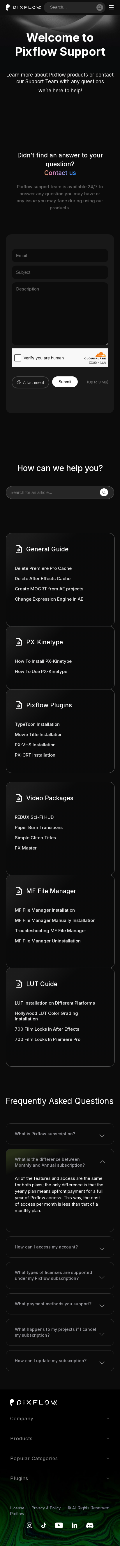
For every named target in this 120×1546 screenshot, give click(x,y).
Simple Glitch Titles (35, 837)
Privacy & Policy (46, 1508)
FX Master (26, 848)
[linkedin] (74, 1527)
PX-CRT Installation (35, 755)
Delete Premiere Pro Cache (43, 568)
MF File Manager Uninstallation (48, 941)
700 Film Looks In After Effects (47, 1029)
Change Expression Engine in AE (49, 599)
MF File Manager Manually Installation (55, 920)
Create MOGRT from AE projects (49, 589)
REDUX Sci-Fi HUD (34, 817)
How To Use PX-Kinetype (41, 671)
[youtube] (59, 1527)
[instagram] (30, 1527)
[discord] (89, 1527)
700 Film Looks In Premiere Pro (47, 1039)
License (18, 1508)
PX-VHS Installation (35, 744)
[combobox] (73, 7)
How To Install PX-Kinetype (43, 661)
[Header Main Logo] (23, 7)
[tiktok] (43, 1527)
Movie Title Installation (39, 734)
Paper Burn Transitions (39, 827)
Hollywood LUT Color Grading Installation (46, 1016)
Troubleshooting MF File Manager (50, 930)
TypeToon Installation (37, 724)
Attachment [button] (33, 382)
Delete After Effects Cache (42, 578)
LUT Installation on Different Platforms (55, 1003)
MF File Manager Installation (45, 910)
